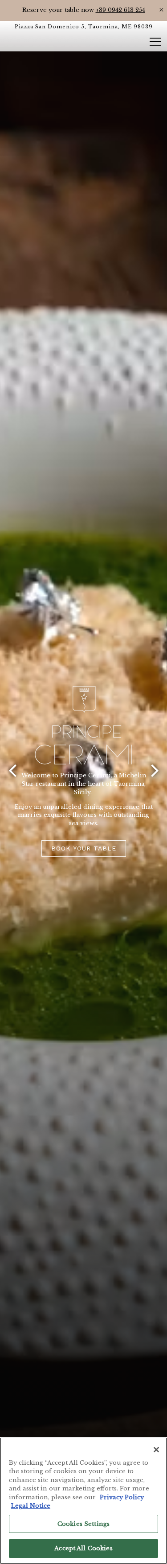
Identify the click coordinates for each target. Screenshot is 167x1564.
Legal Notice (30, 1505)
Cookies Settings (83, 1524)
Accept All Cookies (83, 1548)
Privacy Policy (122, 1497)
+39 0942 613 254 (120, 10)
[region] (83, 1500)
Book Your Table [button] (83, 856)
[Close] (156, 1449)
